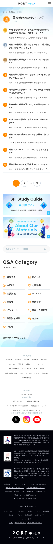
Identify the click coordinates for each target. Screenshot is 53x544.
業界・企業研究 (40, 310)
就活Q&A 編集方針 (33, 401)
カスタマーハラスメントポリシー (25, 498)
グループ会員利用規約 (38, 484)
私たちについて (18, 401)
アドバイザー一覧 (26, 394)
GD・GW (37, 293)
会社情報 (7, 484)
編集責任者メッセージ (38, 406)
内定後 (35, 318)
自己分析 (36, 277)
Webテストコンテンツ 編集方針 (17, 406)
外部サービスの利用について (14, 491)
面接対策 (11, 293)
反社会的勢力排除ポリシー (36, 488)
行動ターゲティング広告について (25, 495)
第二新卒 (29, 373)
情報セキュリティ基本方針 (36, 491)
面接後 (10, 302)
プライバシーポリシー (20, 484)
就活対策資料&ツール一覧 (31, 410)
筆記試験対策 (13, 318)
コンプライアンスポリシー (15, 488)
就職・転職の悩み (11, 373)
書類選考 (11, 277)
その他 (10, 326)
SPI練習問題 (26, 378)
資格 (35, 368)
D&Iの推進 (16, 410)
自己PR (11, 285)
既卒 (21, 373)
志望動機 (36, 285)
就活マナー (37, 302)
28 (37, 183)
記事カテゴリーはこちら (14, 338)
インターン (12, 310)
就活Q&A (45, 373)
